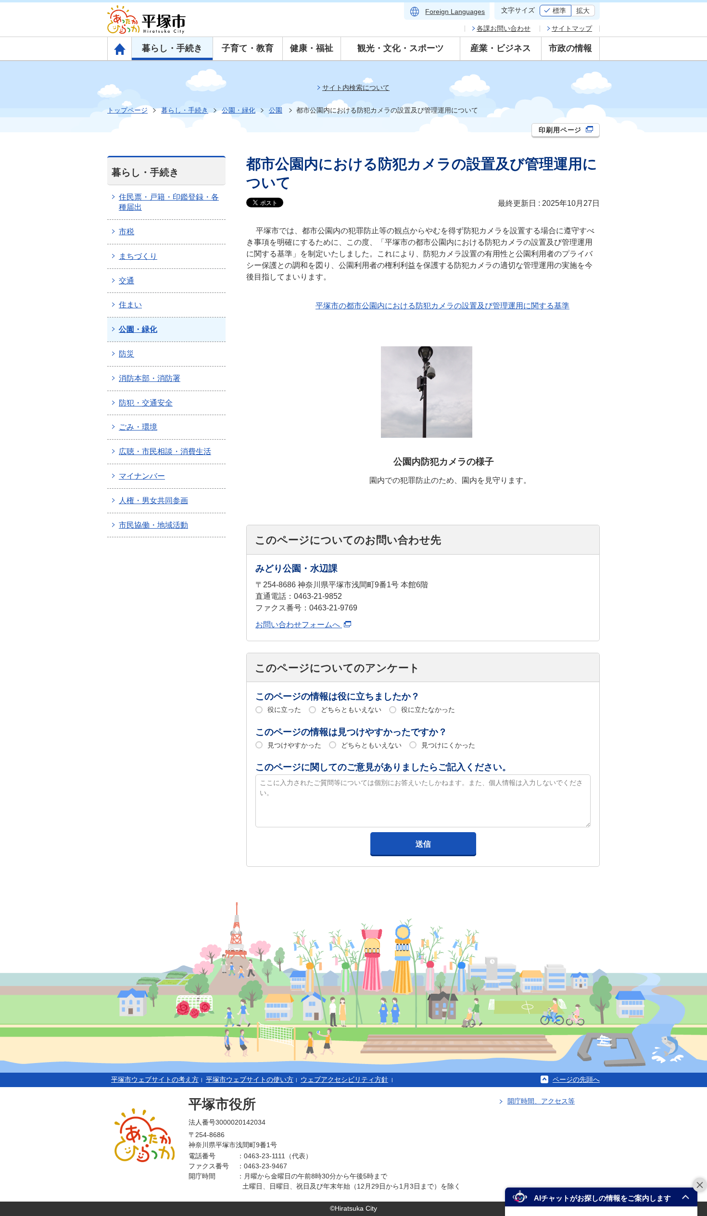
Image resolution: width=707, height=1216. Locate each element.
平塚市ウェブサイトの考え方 (155, 1079)
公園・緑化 (238, 110)
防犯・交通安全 (146, 403)
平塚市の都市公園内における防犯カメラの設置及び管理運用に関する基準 (442, 306)
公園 (275, 110)
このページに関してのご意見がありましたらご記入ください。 (383, 767)
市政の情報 (570, 48)
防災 (126, 354)
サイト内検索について (356, 87)
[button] (601, 1197)
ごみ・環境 (138, 427)
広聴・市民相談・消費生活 (165, 451)
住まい (130, 305)
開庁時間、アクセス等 (541, 1101)
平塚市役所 (222, 1104)
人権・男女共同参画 (153, 500)
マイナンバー (142, 476)
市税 (126, 232)
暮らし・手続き (172, 48)
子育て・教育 (248, 48)
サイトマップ (572, 28)
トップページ (127, 110)
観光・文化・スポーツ (400, 48)
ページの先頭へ (576, 1079)
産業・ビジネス (500, 48)
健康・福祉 (311, 48)
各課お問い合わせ (503, 28)
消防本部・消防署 (149, 378)
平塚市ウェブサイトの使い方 (249, 1079)
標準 (559, 10)
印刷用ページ (561, 130)
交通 (126, 281)
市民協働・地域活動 (153, 525)
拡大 (583, 10)
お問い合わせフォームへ (298, 625)
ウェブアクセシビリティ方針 (344, 1079)
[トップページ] (119, 48)
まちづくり (138, 256)
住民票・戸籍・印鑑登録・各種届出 (169, 202)
